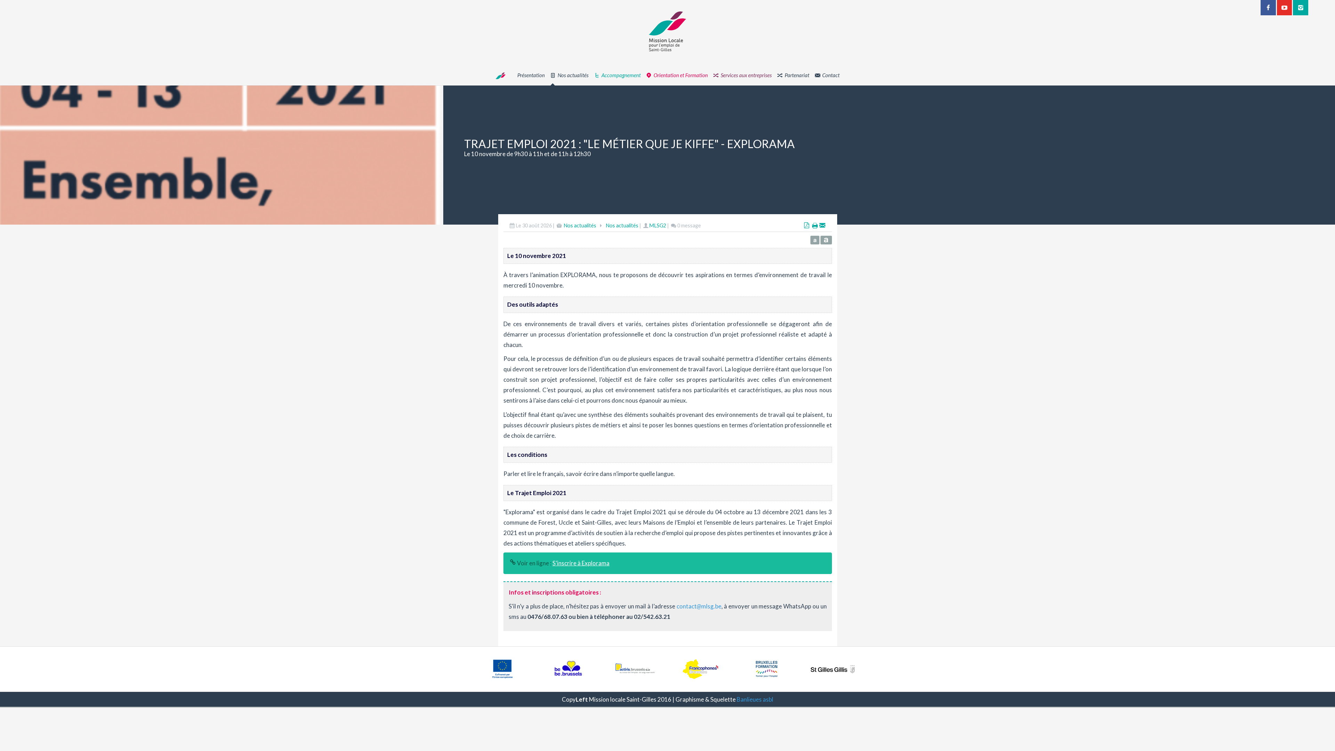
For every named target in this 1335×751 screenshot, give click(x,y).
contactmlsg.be (699, 606)
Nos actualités (580, 225)
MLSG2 (657, 225)
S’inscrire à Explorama (580, 563)
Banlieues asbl (755, 699)
